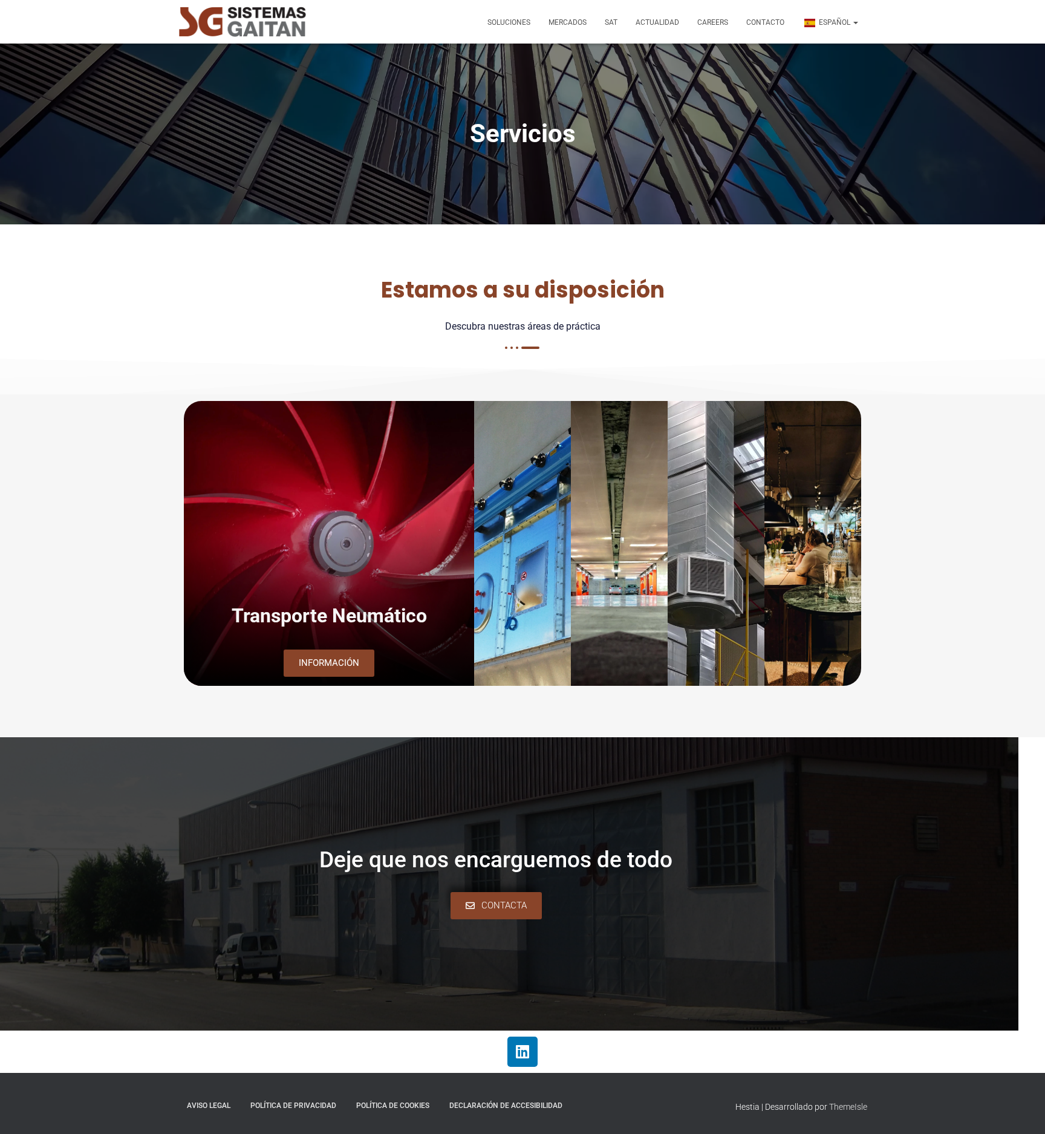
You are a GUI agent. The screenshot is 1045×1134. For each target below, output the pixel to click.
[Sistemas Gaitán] (242, 22)
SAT (611, 22)
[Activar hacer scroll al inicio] (1021, 1110)
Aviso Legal (208, 1105)
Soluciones (508, 22)
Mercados (568, 22)
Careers (712, 22)
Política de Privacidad (293, 1105)
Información (329, 662)
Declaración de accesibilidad (505, 1105)
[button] (855, 22)
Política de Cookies (392, 1105)
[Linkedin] (522, 1052)
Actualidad (657, 22)
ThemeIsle (848, 1107)
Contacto (765, 22)
